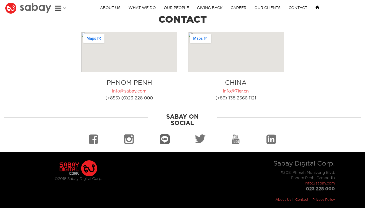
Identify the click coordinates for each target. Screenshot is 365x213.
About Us (283, 200)
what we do (142, 8)
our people (176, 8)
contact (298, 8)
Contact (301, 200)
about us (110, 8)
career (238, 8)
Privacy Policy (323, 200)
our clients (267, 8)
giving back (210, 8)
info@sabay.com (129, 91)
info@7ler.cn (236, 91)
